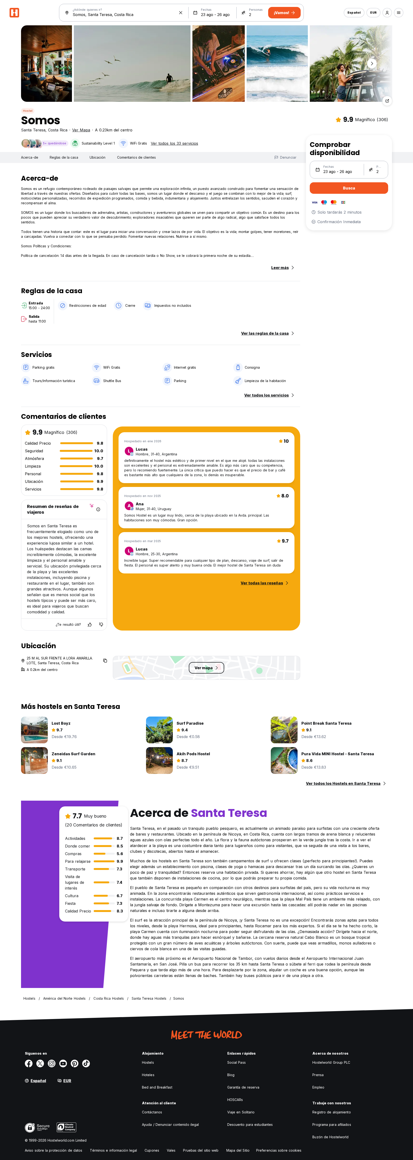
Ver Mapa (81, 130)
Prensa (318, 1075)
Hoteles (148, 1075)
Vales (171, 1150)
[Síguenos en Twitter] (40, 1063)
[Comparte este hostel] (387, 101)
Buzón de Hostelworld (330, 1137)
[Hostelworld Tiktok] (86, 1063)
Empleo (318, 1087)
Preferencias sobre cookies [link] (279, 1150)
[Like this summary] (89, 624)
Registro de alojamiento (331, 1112)
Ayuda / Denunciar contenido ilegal (170, 1124)
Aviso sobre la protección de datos (53, 1150)
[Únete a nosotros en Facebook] (29, 1063)
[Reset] (180, 12)
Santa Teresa (33, 130)
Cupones (152, 1150)
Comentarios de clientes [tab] (136, 157)
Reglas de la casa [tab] (64, 157)
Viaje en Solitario (241, 1112)
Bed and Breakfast (157, 1087)
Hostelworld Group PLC (331, 1062)
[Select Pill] (387, 12)
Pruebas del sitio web (200, 1150)
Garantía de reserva (243, 1087)
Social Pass (236, 1062)
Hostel (28, 111)
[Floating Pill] (372, 63)
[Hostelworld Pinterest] (74, 1063)
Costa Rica (57, 130)
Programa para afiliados (331, 1124)
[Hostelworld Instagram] (51, 1063)
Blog (230, 1075)
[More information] (98, 509)
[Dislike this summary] (101, 624)
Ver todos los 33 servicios (174, 143)
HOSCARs (235, 1100)
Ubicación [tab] (98, 157)
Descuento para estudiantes (250, 1124)
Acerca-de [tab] (29, 157)
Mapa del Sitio (238, 1150)
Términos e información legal (113, 1150)
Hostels (148, 1062)
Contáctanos (152, 1112)
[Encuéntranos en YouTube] (63, 1063)
